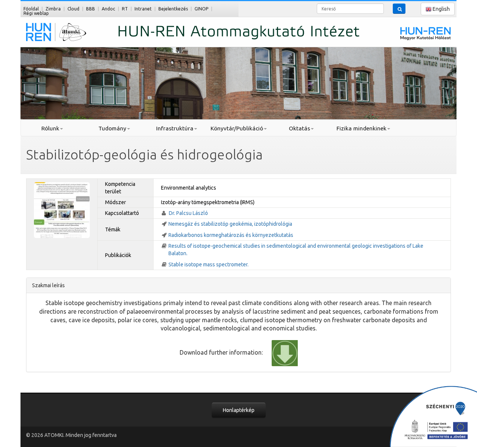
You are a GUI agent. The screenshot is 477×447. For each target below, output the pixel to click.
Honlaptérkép (239, 410)
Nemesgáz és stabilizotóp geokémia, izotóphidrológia (230, 224)
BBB (90, 8)
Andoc (108, 8)
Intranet (143, 8)
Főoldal (31, 8)
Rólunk (50, 128)
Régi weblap (36, 13)
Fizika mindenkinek (361, 128)
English (441, 9)
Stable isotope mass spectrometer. (208, 264)
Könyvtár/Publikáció (237, 128)
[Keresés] (399, 8)
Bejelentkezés (173, 8)
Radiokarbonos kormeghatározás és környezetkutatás (230, 235)
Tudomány (112, 128)
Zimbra (53, 8)
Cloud (73, 8)
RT (125, 8)
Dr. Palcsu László (188, 213)
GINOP (201, 8)
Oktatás (299, 128)
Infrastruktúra (174, 128)
